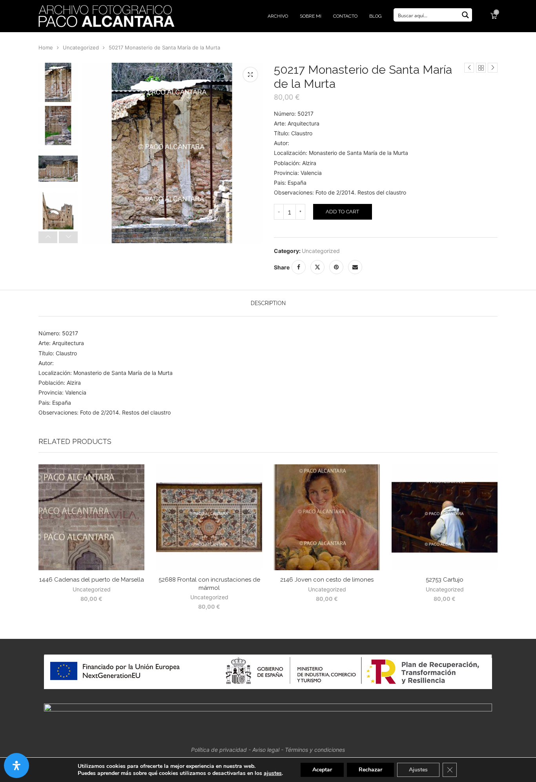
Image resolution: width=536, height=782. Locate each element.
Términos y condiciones (315, 749)
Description (268, 303)
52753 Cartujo (444, 579)
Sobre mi (310, 16)
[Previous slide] (47, 237)
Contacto (345, 16)
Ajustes (418, 769)
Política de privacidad (219, 749)
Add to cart (342, 212)
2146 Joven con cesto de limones (327, 579)
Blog (375, 16)
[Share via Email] (355, 267)
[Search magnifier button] (465, 15)
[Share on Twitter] (317, 267)
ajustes (273, 773)
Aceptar (322, 769)
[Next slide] (68, 237)
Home (45, 47)
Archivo (278, 16)
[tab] (268, 303)
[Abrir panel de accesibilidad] (16, 765)
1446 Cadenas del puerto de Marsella (91, 579)
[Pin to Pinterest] (336, 267)
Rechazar (370, 769)
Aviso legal (265, 749)
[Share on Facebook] (299, 267)
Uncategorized (81, 47)
